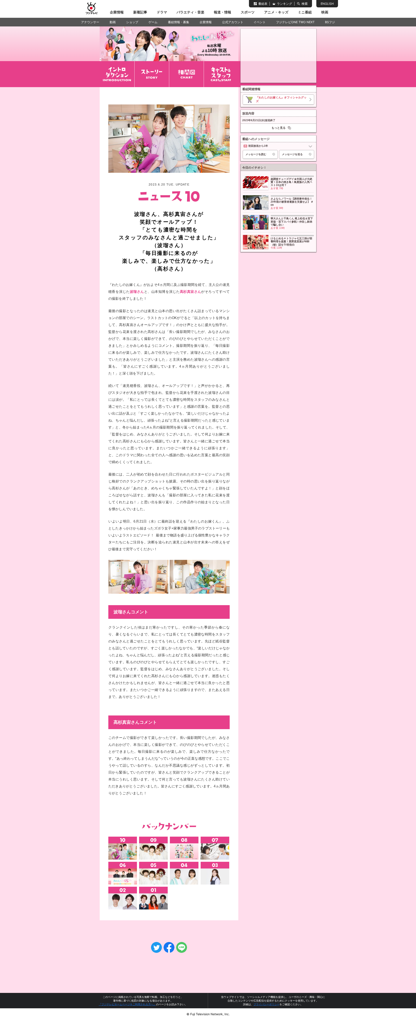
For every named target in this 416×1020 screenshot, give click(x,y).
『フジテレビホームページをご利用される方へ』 (127, 1004)
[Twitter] (156, 947)
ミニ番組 (305, 12)
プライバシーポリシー (267, 1004)
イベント (260, 22)
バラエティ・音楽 (190, 12)
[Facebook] (169, 947)
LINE (181, 947)
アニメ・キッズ (276, 12)
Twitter (156, 947)
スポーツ (248, 12)
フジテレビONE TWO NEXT (295, 22)
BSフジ (330, 22)
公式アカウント (232, 22)
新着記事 (140, 12)
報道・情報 (222, 12)
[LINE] (181, 947)
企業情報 (117, 12)
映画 (324, 12)
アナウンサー (90, 22)
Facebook (169, 947)
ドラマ (162, 12)
